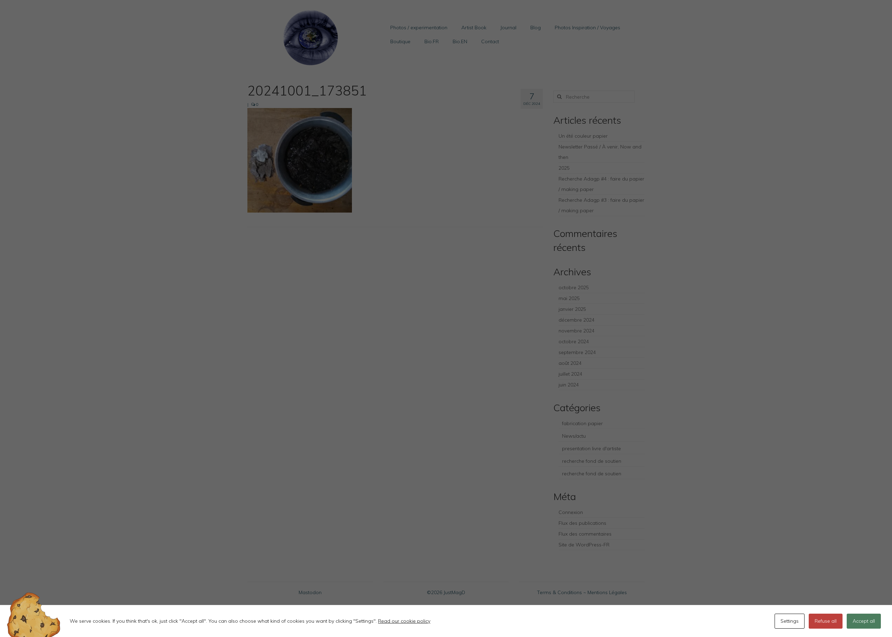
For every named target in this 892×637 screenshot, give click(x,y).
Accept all (864, 621)
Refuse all (826, 621)
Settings (789, 621)
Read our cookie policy (404, 621)
